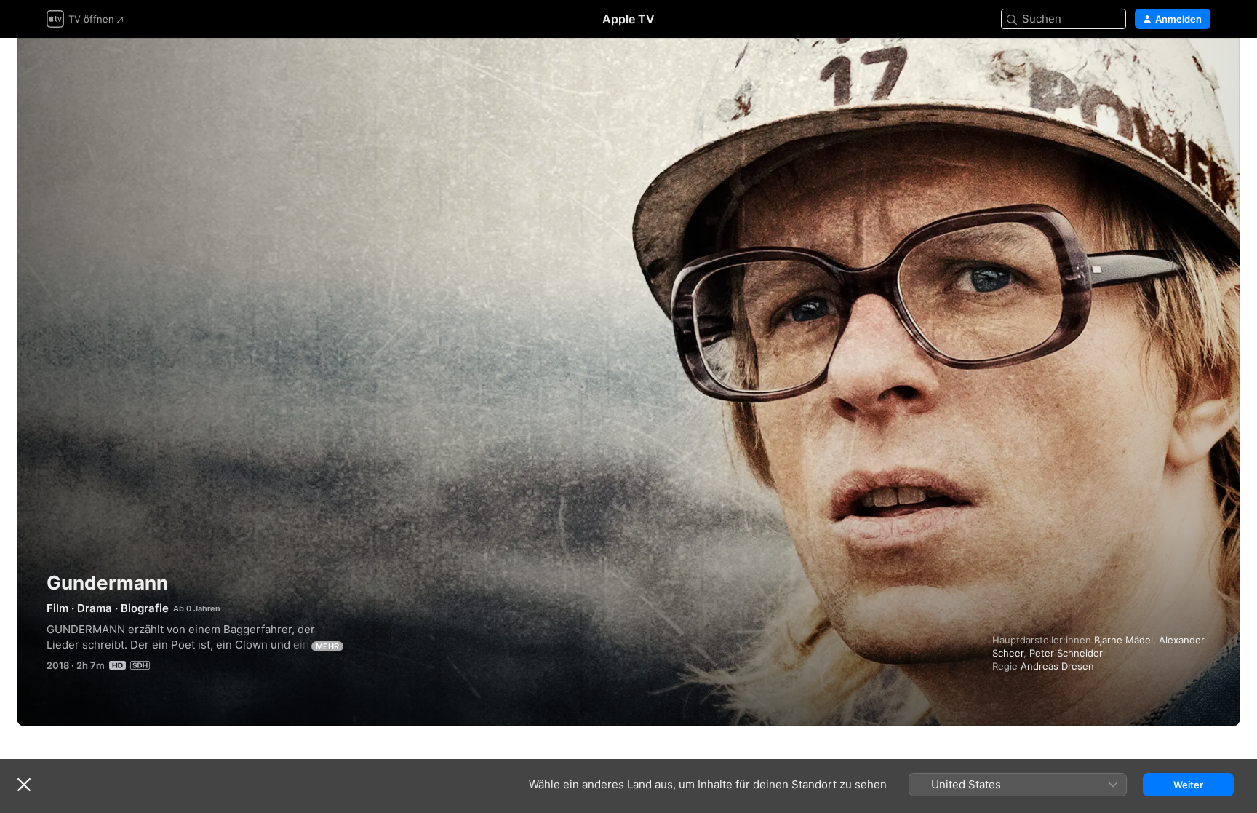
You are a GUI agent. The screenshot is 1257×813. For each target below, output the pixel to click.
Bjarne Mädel (1123, 640)
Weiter (1188, 784)
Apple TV (628, 19)
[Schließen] (24, 784)
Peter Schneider (1066, 653)
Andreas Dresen (1057, 666)
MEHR (327, 646)
